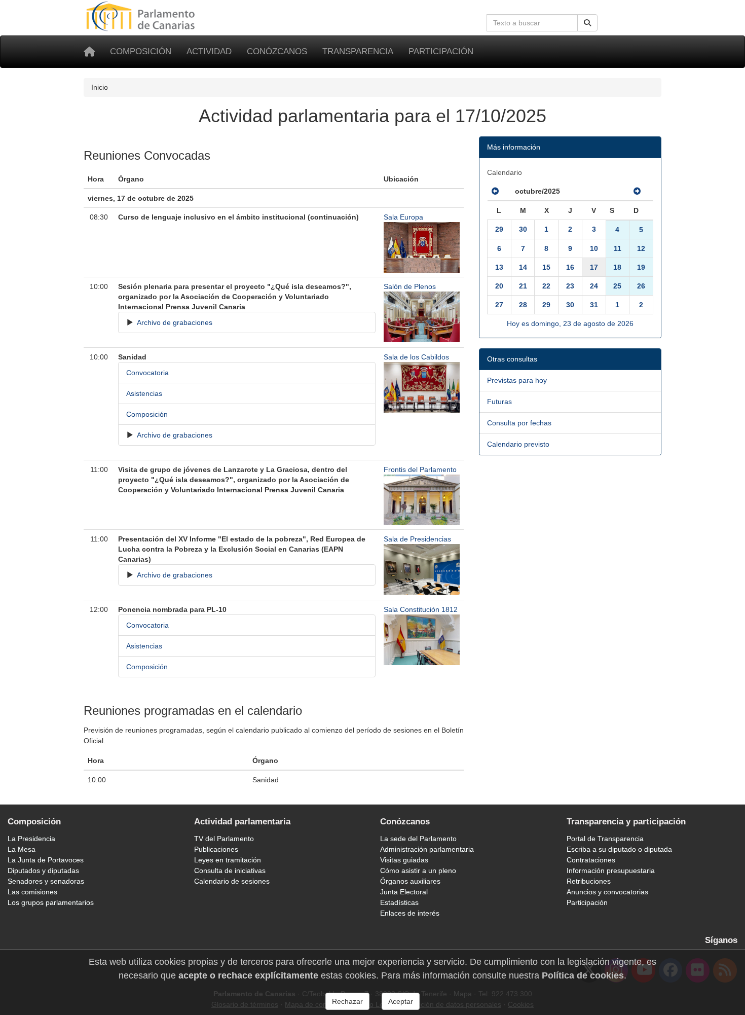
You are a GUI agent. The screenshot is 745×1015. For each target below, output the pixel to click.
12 (641, 248)
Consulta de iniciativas (230, 870)
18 (617, 267)
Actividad (209, 51)
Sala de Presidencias (417, 539)
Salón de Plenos (410, 286)
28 (523, 305)
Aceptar (400, 1001)
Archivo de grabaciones (173, 322)
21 (523, 286)
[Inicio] (89, 51)
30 (523, 229)
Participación (440, 51)
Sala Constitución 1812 (421, 609)
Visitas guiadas (404, 860)
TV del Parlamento (224, 839)
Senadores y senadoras (46, 881)
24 (594, 286)
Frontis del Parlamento (420, 469)
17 (594, 267)
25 (617, 286)
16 (570, 267)
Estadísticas (399, 902)
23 (570, 286)
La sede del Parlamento (418, 839)
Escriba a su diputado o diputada (619, 849)
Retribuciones (589, 881)
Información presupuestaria (611, 870)
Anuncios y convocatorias (607, 892)
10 (594, 248)
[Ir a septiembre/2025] (495, 191)
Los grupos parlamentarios (51, 902)
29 (499, 229)
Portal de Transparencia (605, 839)
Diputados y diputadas (43, 870)
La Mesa (21, 849)
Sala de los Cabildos (416, 357)
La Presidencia (31, 839)
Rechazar (347, 1001)
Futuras (499, 401)
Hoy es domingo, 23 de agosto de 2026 (570, 323)
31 (594, 305)
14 (523, 267)
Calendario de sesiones (232, 881)
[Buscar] (587, 22)
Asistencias (144, 393)
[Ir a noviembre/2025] (637, 191)
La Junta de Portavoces (46, 860)
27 (499, 305)
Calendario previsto (518, 444)
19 (641, 267)
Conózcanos (277, 51)
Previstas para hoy (517, 380)
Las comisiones (32, 892)
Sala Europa (403, 217)
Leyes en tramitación (227, 860)
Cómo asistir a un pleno (418, 870)
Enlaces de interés (409, 913)
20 (499, 286)
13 (499, 267)
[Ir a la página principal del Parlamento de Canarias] (142, 16)
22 (546, 286)
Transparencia (357, 51)
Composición (140, 51)
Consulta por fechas (519, 423)
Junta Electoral (404, 892)
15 (546, 267)
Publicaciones (216, 849)
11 (617, 248)
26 (641, 286)
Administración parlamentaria (427, 849)
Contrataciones (591, 860)
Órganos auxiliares (410, 881)
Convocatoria (147, 373)
